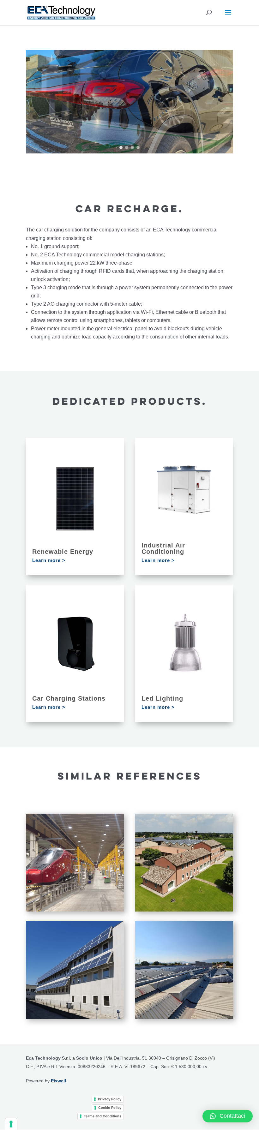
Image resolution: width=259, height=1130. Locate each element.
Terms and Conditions (102, 1116)
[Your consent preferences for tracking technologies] (11, 1124)
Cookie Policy (109, 1107)
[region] (129, 101)
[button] (121, 147)
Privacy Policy (109, 1099)
